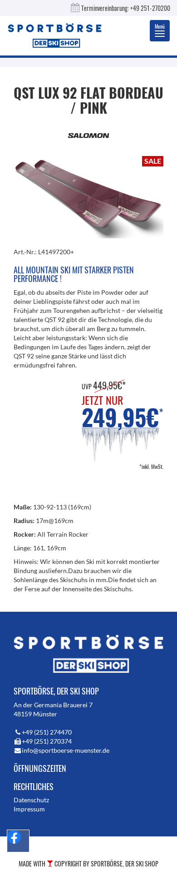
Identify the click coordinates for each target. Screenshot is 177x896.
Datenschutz (31, 800)
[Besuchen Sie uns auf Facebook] (18, 841)
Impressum (29, 809)
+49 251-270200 (150, 8)
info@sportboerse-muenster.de (65, 750)
